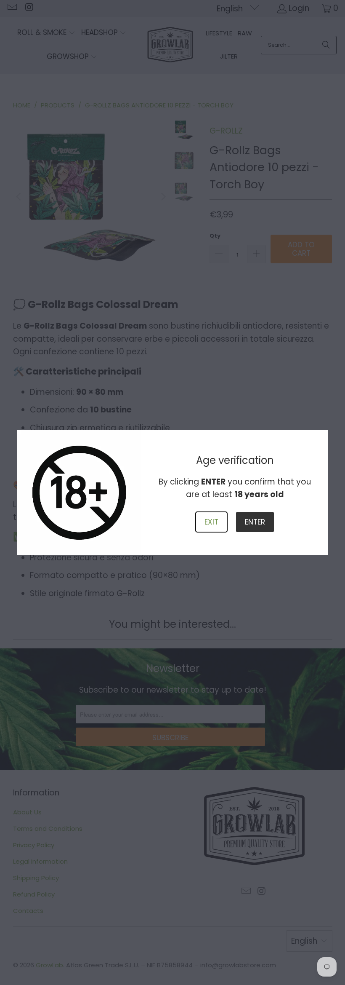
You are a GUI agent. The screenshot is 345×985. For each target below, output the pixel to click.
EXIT (211, 522)
